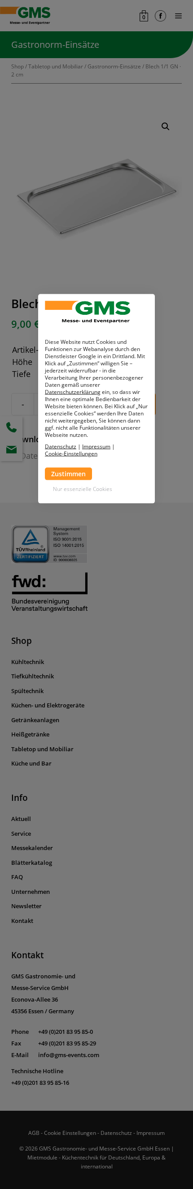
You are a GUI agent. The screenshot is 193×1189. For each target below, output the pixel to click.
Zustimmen (68, 473)
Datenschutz (60, 446)
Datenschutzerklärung (73, 391)
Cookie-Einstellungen (71, 453)
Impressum (96, 446)
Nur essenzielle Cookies (82, 488)
